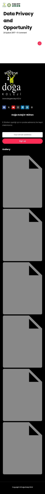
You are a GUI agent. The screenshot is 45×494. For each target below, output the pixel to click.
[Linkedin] (22, 107)
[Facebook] (4, 107)
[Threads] (32, 107)
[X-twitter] (9, 107)
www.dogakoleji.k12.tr (11, 98)
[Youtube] (13, 107)
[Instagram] (18, 107)
